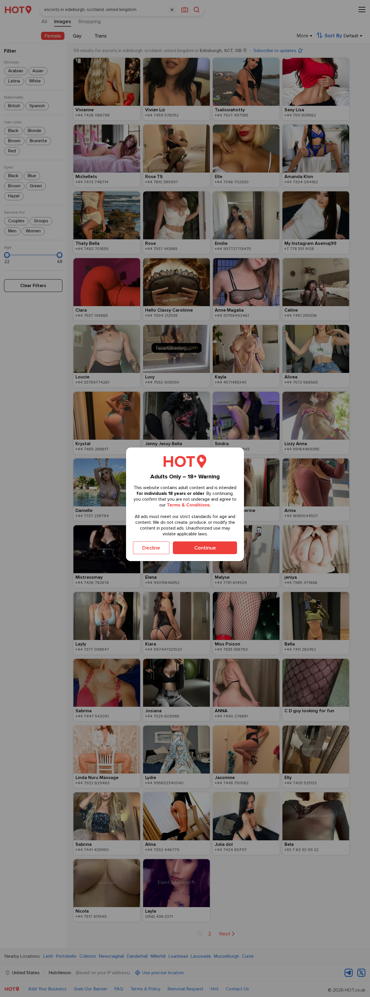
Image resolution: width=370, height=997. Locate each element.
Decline (151, 548)
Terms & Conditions (188, 505)
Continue (205, 548)
